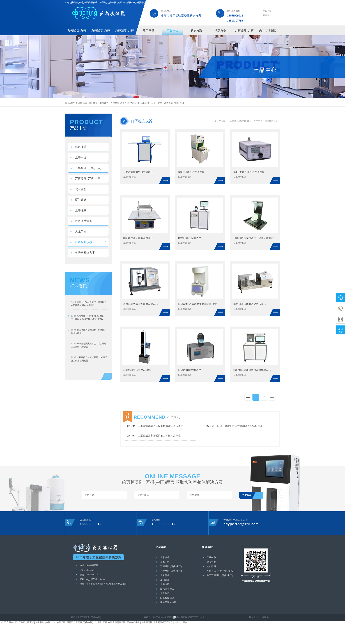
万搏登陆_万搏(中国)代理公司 (125, 103)
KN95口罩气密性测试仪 (191, 172)
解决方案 (196, 30)
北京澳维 (78, 146)
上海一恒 (78, 157)
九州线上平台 (180, 622)
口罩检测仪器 (81, 242)
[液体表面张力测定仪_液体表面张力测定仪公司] (200, 298)
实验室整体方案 (82, 252)
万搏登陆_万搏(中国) (174, 103)
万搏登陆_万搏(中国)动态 (220, 571)
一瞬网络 (264, 617)
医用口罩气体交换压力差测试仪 (140, 304)
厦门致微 (148, 30)
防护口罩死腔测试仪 (189, 238)
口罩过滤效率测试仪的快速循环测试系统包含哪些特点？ (164, 426)
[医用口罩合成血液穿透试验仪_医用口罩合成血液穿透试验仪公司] (255, 298)
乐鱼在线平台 (133, 622)
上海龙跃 (82, 103)
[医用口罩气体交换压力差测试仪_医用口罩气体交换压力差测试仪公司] (145, 298)
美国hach (145, 103)
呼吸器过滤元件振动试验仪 (138, 238)
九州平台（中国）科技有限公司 (50, 622)
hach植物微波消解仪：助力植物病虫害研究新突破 (89, 345)
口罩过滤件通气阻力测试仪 (138, 172)
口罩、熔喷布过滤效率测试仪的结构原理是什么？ (239, 426)
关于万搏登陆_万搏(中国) (220, 575)
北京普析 (104, 103)
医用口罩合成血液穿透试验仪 (249, 304)
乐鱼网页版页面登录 (163, 622)
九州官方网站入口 (8, 622)
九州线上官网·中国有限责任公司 (110, 622)
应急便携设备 (81, 220)
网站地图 (267, 15)
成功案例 (220, 30)
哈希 (160, 103)
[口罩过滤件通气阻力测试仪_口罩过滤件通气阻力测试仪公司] (145, 166)
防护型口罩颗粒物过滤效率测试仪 (252, 370)
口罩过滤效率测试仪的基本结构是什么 (154, 435)
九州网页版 (146, 622)
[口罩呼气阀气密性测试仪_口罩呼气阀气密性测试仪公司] (255, 166)
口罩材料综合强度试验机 (137, 370)
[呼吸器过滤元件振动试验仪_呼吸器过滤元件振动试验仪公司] (145, 232)
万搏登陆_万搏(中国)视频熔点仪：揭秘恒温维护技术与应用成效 (88, 317)
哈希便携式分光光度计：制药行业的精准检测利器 (89, 359)
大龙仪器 (78, 231)
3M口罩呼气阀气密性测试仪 (248, 172)
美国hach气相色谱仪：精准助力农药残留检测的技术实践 (89, 304)
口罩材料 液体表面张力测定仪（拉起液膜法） (199, 304)
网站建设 (253, 617)
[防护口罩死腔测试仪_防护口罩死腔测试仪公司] (200, 232)
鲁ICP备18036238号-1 (163, 617)
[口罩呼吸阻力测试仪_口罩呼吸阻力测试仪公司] (200, 364)
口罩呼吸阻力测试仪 (189, 370)
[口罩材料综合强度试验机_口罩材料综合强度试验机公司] (145, 364)
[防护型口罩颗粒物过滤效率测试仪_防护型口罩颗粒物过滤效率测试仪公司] (255, 364)
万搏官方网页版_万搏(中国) (80, 622)
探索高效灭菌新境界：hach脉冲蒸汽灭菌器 (89, 331)
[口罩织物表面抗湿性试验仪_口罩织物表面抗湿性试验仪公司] (255, 232)
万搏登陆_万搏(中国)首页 (239, 121)
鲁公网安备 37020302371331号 (190, 617)
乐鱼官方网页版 (26, 622)
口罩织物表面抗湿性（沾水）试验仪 (253, 238)
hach (153, 103)
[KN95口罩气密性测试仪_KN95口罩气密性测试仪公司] (200, 166)
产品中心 (267, 11)
